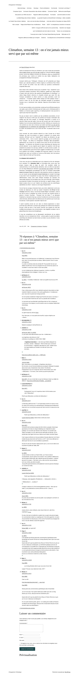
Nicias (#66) (25, 528)
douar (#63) (25, 496)
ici (28, 403)
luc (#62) (24, 453)
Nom (21, 634)
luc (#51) (24, 279)
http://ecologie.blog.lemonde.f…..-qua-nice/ (33, 582)
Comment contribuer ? (64, 8)
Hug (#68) (24, 563)
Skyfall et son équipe (65, 27)
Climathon (44, 226)
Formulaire (53, 14)
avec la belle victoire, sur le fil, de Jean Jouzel (31, 72)
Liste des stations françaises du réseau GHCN (58, 21)
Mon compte (16, 24)
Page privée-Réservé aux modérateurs (31, 24)
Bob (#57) (24, 379)
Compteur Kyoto (17, 11)
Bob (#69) (24, 576)
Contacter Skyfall (52, 11)
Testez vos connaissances (63, 31)
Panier (43, 24)
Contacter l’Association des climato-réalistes (34, 11)
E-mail (21, 637)
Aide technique (21, 8)
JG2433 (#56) (25, 362)
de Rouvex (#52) (26, 287)
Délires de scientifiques (64, 11)
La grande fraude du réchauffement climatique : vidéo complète (53, 18)
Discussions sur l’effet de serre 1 (23, 14)
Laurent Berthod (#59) (28, 417)
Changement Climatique (15, 4)
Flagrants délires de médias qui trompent (29, 37)
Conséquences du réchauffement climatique (58, 37)
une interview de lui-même (46, 168)
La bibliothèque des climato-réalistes (26, 18)
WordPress (67, 672)
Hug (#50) (24, 255)
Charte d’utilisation (45, 8)
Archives (29, 8)
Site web (21, 640)
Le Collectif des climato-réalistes (17, 21)
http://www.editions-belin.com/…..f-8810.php (33, 355)
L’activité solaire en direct (63, 14)
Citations (43, 37)
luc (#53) (33, 332)
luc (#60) (24, 507)
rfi (41, 325)
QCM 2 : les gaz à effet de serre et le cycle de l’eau (45, 27)
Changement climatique (36, 226)
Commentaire (23, 623)
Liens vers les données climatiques (36, 21)
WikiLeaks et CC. (66, 34)
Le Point (46, 139)
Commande (54, 8)
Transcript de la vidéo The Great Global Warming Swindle (45, 34)
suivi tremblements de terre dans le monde (44, 31)
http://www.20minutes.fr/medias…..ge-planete (39, 380)
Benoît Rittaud (25, 67)
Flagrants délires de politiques (41, 14)
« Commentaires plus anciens (27, 248)
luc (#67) (24, 535)
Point (37, 312)
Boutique (36, 8)
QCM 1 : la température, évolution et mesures (58, 24)
